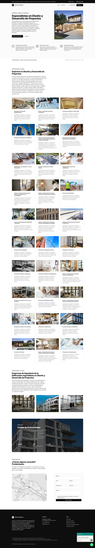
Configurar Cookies (70, 526)
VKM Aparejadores (19, 5)
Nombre (57, 475)
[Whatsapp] (91, 544)
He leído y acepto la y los (67, 497)
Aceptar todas (71, 1)
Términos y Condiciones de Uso (72, 524)
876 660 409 (72, 5)
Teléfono (71, 480)
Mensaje (58, 490)
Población (71, 485)
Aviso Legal (68, 519)
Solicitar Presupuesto (17, 36)
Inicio (59, 5)
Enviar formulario (68, 500)
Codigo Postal (59, 485)
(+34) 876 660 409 (45, 522)
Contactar (79, 5)
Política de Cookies (70, 520)
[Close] (92, 534)
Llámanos (27, 36)
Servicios (63, 5)
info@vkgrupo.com (46, 524)
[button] (29, 487)
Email (57, 480)
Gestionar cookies (79, 1)
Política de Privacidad (68, 496)
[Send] (92, 540)
